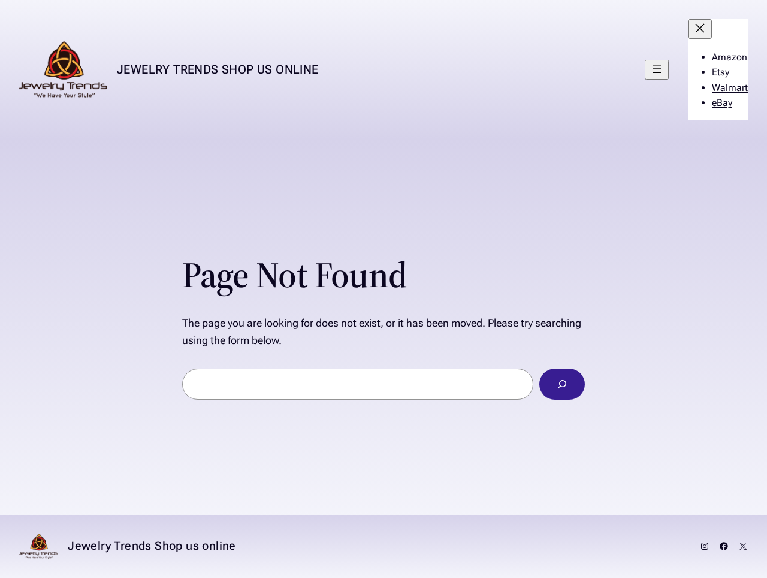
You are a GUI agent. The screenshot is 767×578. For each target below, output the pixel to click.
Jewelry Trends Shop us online (218, 69)
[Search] (562, 384)
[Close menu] (700, 29)
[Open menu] (657, 70)
